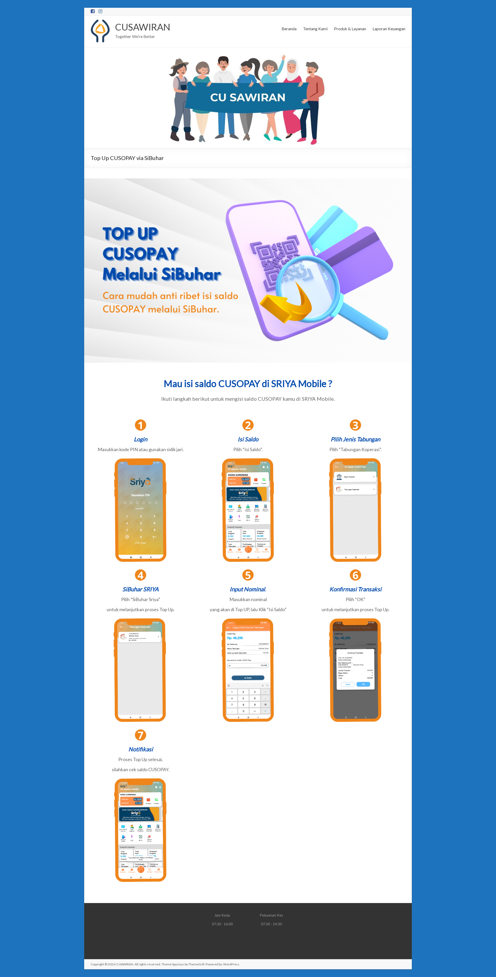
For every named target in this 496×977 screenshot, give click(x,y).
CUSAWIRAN (142, 27)
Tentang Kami (315, 28)
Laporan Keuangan (389, 28)
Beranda (289, 28)
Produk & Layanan (350, 28)
